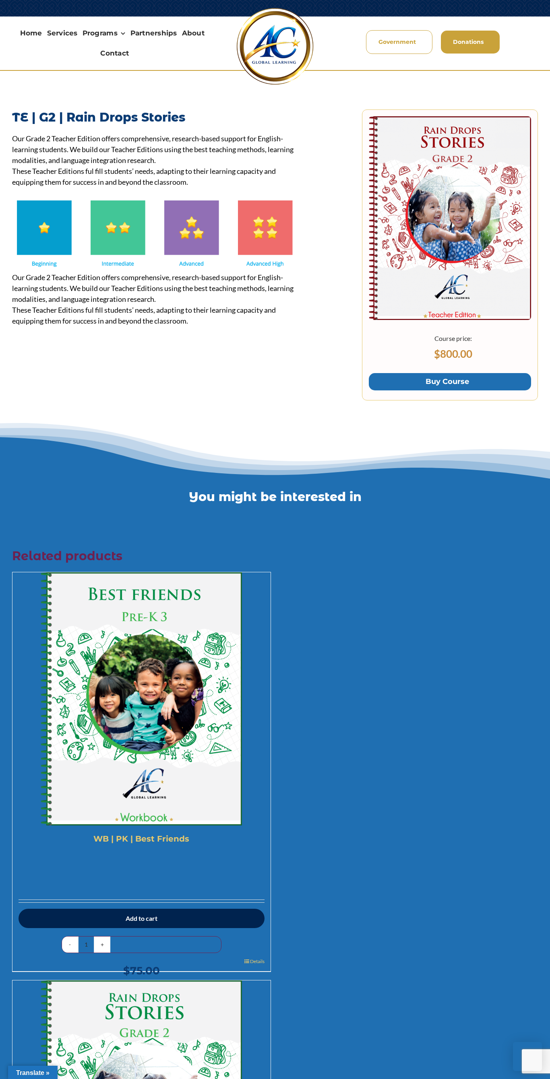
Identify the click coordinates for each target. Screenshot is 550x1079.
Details (257, 961)
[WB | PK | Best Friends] (141, 698)
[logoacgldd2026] (275, 9)
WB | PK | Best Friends (141, 839)
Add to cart (141, 918)
